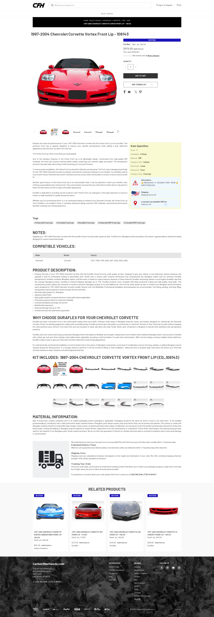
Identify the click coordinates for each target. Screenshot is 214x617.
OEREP (137, 586)
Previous (35, 132)
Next (118, 132)
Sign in (161, 5)
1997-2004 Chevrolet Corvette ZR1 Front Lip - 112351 (87, 533)
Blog (110, 577)
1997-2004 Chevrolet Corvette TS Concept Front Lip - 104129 (162, 533)
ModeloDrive (139, 570)
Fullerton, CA (146, 204)
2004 (126, 261)
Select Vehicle (107, 14)
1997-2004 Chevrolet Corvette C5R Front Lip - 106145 (125, 533)
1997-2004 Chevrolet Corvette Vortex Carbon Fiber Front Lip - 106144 (48, 535)
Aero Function (139, 583)
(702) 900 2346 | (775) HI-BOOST (48, 582)
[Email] (129, 92)
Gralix (136, 589)
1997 (93, 261)
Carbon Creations (141, 573)
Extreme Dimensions (142, 596)
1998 (97, 261)
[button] (152, 56)
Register (169, 5)
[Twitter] (136, 92)
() (180, 5)
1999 (102, 261)
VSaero (137, 577)
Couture (137, 593)
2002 (116, 261)
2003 (121, 261)
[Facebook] (124, 92)
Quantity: (127, 61)
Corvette (67, 261)
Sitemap (112, 580)
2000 (107, 261)
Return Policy (114, 567)
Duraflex (137, 567)
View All (137, 599)
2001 (111, 261)
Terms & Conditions (116, 570)
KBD (135, 580)
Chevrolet (39, 261)
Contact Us (113, 573)
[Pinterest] (140, 92)
